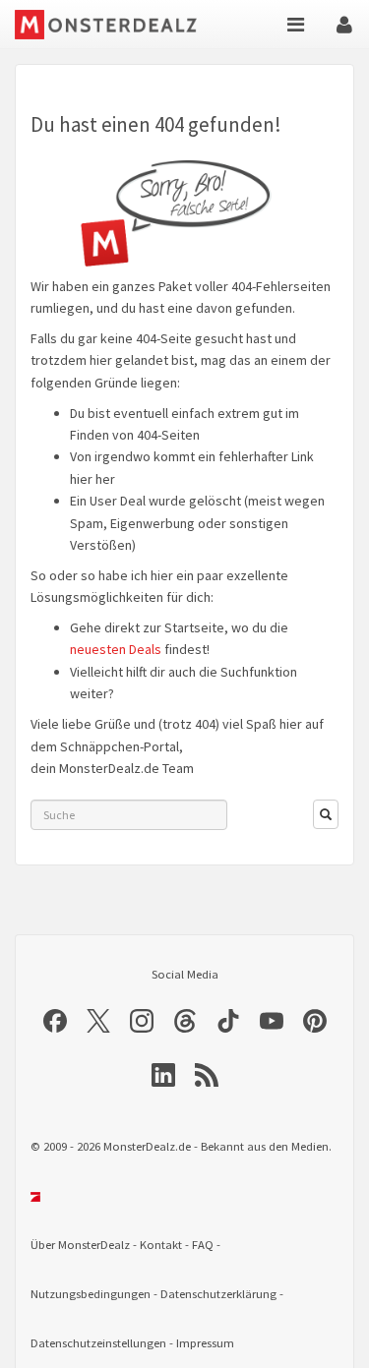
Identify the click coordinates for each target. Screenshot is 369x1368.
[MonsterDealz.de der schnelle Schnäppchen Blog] (107, 24)
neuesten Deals (115, 649)
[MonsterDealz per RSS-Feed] (206, 1075)
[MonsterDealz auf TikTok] (228, 1020)
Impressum (205, 1343)
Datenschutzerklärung (218, 1293)
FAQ (203, 1244)
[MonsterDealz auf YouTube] (271, 1020)
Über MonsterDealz (80, 1244)
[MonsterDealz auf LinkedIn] (163, 1075)
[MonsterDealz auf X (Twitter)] (98, 1020)
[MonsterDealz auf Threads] (185, 1020)
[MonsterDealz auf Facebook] (55, 1020)
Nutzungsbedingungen (91, 1293)
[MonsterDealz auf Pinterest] (315, 1020)
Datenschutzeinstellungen (98, 1343)
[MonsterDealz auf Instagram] (141, 1020)
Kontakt (161, 1244)
